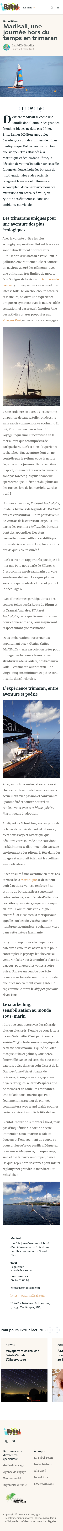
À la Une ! (40, 1470)
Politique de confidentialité (20, 1521)
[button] (50, 1330)
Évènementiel (12, 1478)
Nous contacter (44, 1483)
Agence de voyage (14, 1472)
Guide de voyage (13, 1465)
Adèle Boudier (25, 45)
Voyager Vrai (12, 320)
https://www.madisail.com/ (28, 1295)
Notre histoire (43, 1464)
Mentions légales (46, 1521)
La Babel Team (43, 1457)
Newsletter (41, 1477)
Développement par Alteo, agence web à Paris (30, 1518)
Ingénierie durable (15, 1485)
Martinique (29, 880)
